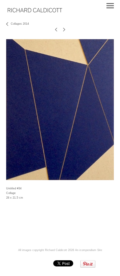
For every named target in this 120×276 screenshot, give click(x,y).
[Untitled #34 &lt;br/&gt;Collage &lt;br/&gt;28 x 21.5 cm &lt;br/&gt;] (60, 109)
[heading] (35, 11)
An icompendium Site (88, 250)
